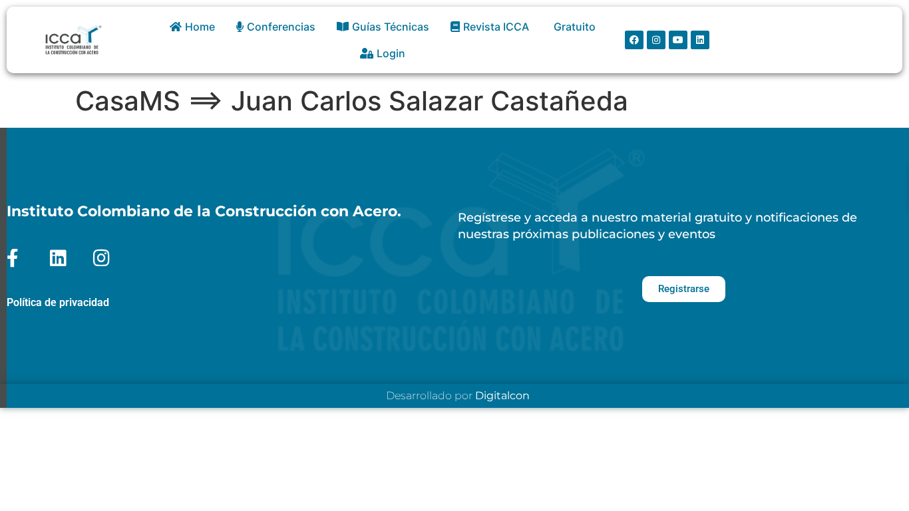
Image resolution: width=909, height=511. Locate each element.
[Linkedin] (700, 40)
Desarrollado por (458, 395)
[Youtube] (678, 40)
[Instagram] (656, 40)
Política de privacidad (58, 302)
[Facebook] (634, 40)
